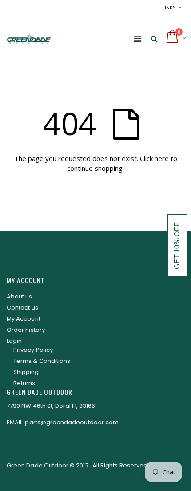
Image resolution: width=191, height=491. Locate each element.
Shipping (26, 372)
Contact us (22, 307)
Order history (26, 330)
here (162, 158)
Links (168, 7)
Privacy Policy (33, 350)
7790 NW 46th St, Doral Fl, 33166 (51, 406)
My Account (23, 318)
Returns (24, 383)
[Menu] (137, 38)
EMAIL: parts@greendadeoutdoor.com (63, 422)
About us (19, 296)
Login (14, 341)
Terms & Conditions (41, 361)
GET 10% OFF (177, 245)
